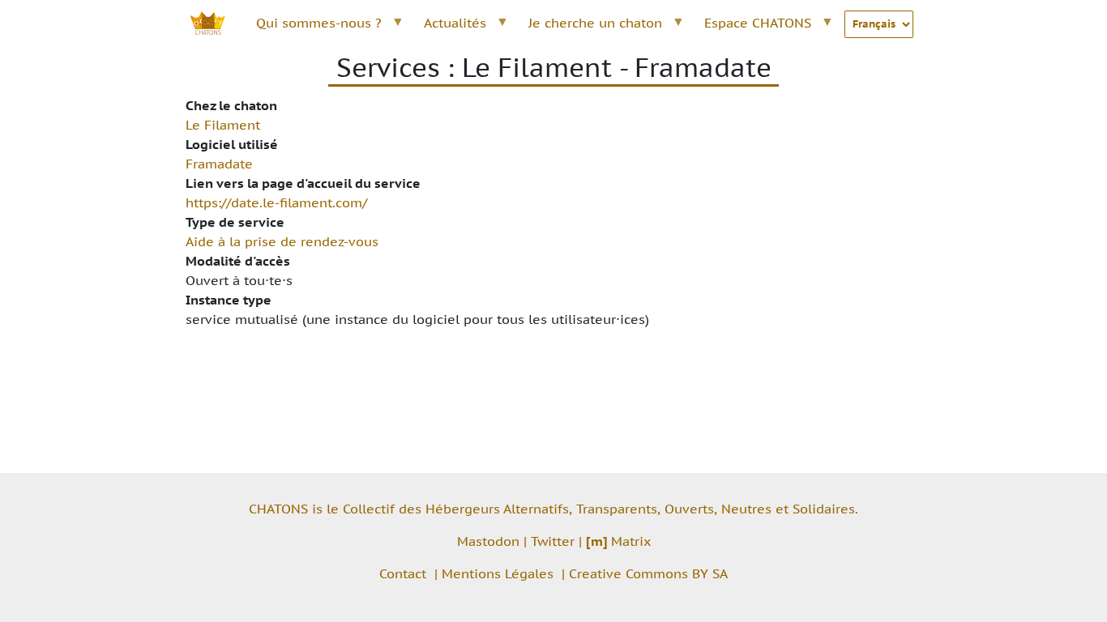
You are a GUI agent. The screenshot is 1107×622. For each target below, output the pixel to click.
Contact (402, 573)
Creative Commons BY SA (648, 573)
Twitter (553, 541)
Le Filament (223, 125)
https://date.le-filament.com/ (276, 202)
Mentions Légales (498, 573)
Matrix (618, 541)
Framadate (219, 164)
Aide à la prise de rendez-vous (282, 241)
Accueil (216, 22)
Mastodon (488, 541)
